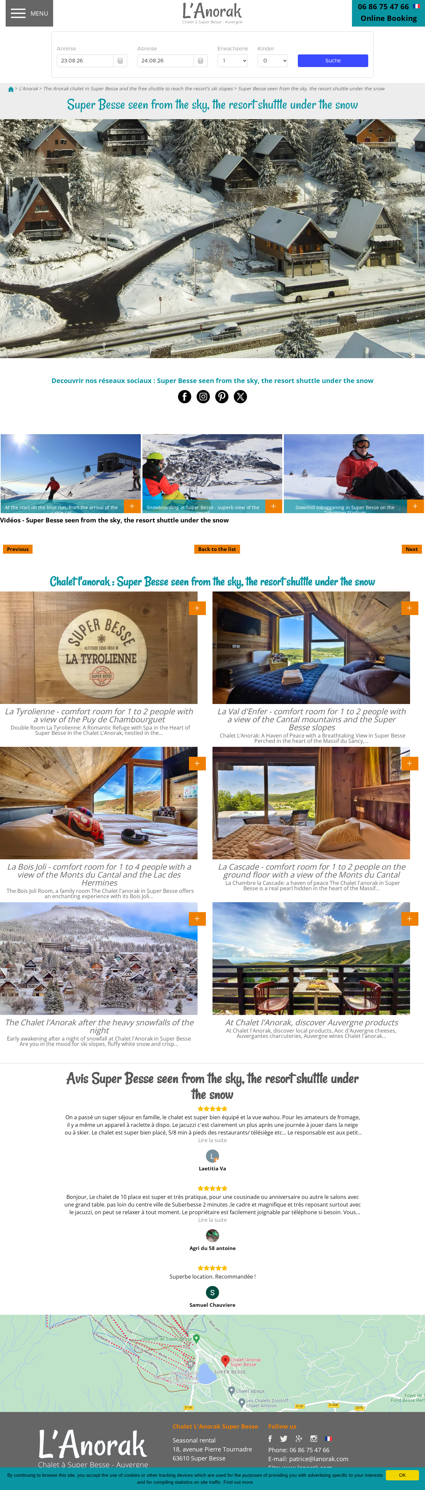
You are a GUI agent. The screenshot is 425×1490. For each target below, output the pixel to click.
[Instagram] (317, 1438)
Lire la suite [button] (212, 1140)
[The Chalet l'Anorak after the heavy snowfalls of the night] (197, 918)
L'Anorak (28, 88)
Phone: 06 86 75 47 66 (298, 1450)
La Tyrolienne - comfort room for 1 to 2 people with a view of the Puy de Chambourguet (99, 715)
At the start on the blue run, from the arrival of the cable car (61, 509)
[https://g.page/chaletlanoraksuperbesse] (303, 1438)
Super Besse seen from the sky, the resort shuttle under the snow (311, 88)
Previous (18, 549)
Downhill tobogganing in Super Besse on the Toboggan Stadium (345, 509)
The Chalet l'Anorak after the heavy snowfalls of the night (99, 1026)
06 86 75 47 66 (383, 6)
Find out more (238, 1482)
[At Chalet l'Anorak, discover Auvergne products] (409, 918)
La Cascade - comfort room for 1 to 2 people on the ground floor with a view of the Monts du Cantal (311, 870)
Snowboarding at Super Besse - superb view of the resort (203, 509)
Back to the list (217, 549)
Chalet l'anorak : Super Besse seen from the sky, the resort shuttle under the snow (212, 581)
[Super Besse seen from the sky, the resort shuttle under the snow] (212, 14)
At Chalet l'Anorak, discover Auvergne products (311, 1022)
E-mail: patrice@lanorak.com (308, 1459)
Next (412, 549)
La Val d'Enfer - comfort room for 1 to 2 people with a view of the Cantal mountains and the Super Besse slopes (311, 719)
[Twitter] (288, 1438)
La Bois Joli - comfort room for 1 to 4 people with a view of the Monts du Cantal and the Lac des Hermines (99, 874)
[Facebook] (274, 1438)
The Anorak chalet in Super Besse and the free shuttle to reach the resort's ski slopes (138, 88)
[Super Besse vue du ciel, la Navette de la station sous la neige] (416, 5)
